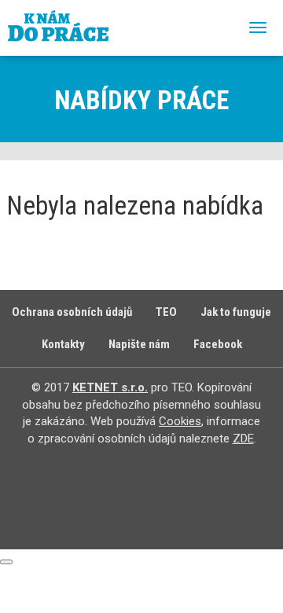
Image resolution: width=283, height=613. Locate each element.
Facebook (217, 344)
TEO (166, 312)
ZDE (243, 438)
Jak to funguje (235, 312)
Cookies (180, 421)
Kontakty (63, 344)
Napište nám (139, 344)
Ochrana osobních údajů (72, 312)
